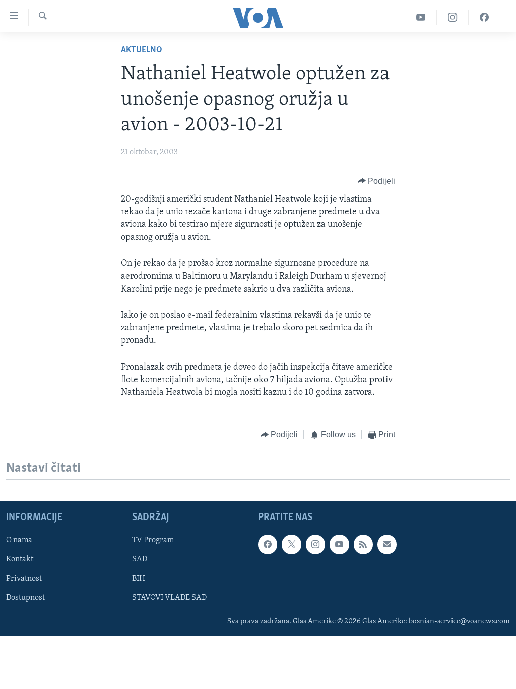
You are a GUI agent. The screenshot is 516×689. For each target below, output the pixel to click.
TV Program (153, 540)
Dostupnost (25, 598)
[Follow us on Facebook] (267, 544)
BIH (138, 579)
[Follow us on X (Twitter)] (291, 544)
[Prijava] (387, 544)
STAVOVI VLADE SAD (169, 598)
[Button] (377, 181)
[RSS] (363, 544)
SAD (139, 559)
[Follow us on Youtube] (339, 544)
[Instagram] (453, 17)
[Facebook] (484, 17)
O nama (19, 540)
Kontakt (19, 559)
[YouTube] (421, 17)
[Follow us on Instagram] (315, 544)
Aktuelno (141, 50)
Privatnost (24, 579)
